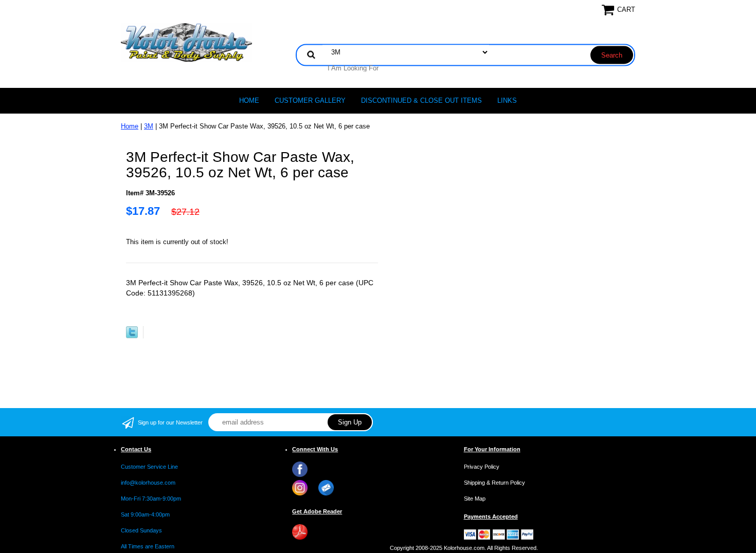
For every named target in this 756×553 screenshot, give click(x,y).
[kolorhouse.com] (186, 42)
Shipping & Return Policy (494, 483)
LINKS (507, 100)
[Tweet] (132, 336)
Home (249, 100)
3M (148, 126)
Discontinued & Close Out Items (421, 100)
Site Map (474, 498)
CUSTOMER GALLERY (310, 100)
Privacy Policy (481, 467)
